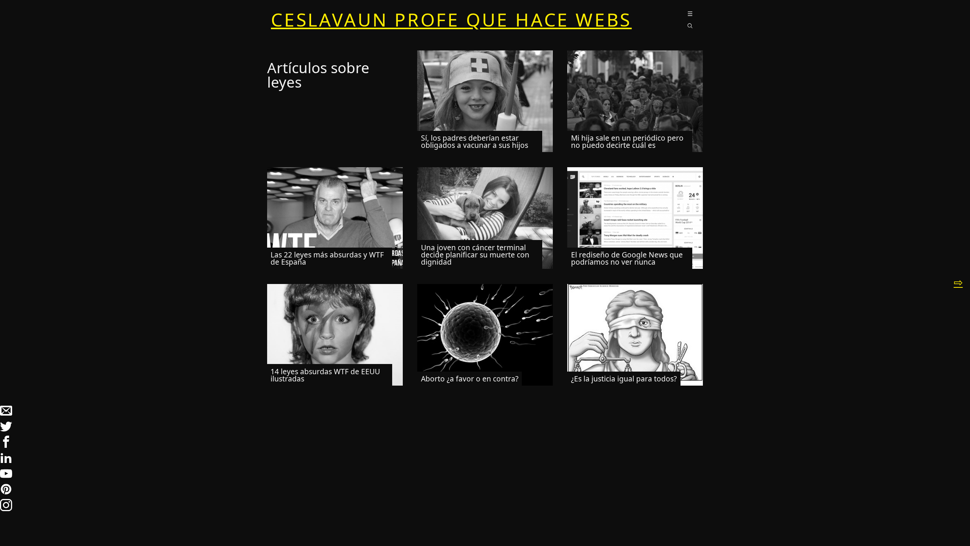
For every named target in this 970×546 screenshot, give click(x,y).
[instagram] (6, 508)
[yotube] (6, 477)
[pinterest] (6, 492)
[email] (6, 413)
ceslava (451, 19)
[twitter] (6, 429)
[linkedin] (6, 461)
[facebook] (6, 445)
